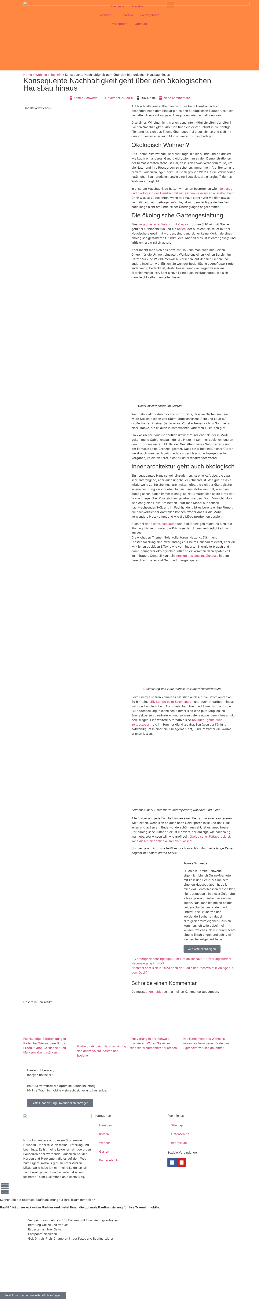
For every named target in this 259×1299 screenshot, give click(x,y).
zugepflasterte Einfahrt (155, 224)
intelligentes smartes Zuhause (197, 556)
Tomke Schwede (195, 863)
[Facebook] (172, 1162)
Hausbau (138, 6)
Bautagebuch (149, 15)
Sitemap (177, 1125)
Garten (128, 15)
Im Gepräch (119, 24)
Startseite (117, 6)
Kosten (104, 1134)
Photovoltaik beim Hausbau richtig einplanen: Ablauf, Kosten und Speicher (101, 1050)
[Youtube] (181, 1162)
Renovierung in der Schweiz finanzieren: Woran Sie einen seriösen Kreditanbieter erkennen (153, 1043)
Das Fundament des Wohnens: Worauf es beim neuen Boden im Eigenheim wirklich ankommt (206, 1043)
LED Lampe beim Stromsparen (171, 702)
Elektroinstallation (163, 524)
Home (27, 75)
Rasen (181, 229)
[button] (170, 5)
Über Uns (141, 24)
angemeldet (154, 991)
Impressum (179, 1143)
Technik (55, 75)
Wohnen (105, 15)
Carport (184, 224)
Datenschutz (180, 1134)
